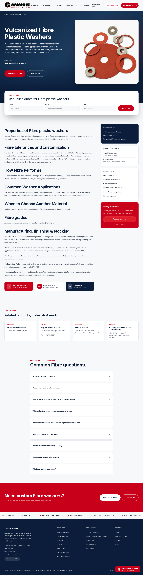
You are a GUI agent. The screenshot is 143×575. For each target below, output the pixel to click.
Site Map (69, 570)
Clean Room (90, 540)
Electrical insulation (110, 175)
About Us (118, 532)
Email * (47, 104)
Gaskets (60, 540)
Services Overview (92, 532)
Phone (84, 104)
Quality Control (91, 544)
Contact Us (130, 497)
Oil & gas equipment (110, 196)
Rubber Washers (63, 532)
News (117, 544)
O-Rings (60, 544)
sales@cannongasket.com (13, 554)
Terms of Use (51, 570)
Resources (68, 5)
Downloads (90, 548)
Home (6, 14)
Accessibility (61, 570)
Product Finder (114, 160)
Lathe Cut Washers (63, 552)
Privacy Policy (40, 570)
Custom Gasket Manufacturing (96, 536)
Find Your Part (96, 5)
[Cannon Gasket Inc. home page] (17, 5)
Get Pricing (125, 108)
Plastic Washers (15, 14)
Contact (118, 540)
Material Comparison (110, 154)
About (78, 5)
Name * (11, 104)
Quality (86, 5)
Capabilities (46, 5)
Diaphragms (61, 548)
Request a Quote (130, 5)
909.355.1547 (112, 5)
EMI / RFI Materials (63, 556)
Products (34, 5)
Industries (58, 5)
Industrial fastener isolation (112, 188)
